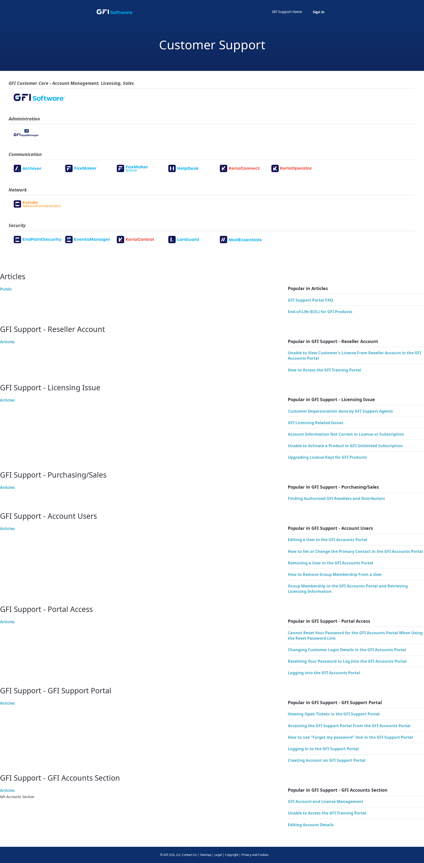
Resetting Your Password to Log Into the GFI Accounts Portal (347, 661)
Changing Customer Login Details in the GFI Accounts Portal (347, 649)
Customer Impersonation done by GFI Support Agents (340, 411)
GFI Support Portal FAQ (310, 300)
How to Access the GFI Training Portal (324, 370)
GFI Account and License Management (325, 801)
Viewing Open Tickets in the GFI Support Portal (334, 714)
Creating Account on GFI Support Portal (326, 760)
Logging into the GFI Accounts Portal (324, 672)
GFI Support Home (287, 11)
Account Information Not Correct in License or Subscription (346, 434)
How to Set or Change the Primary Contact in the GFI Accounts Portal (355, 551)
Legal (218, 855)
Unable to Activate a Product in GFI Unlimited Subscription (345, 445)
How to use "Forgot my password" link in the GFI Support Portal (350, 737)
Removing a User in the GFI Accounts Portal (330, 563)
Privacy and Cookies (255, 855)
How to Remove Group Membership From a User (335, 574)
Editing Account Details (311, 824)
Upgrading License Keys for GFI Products (327, 457)
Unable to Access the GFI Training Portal (327, 813)
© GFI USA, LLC (170, 855)
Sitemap (205, 855)
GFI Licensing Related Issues (315, 422)
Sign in (318, 12)
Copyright (231, 855)
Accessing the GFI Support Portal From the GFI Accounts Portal (349, 725)
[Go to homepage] (115, 11)
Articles (7, 341)
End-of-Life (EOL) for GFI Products (320, 311)
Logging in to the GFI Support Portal (323, 748)
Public (6, 289)
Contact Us (189, 855)
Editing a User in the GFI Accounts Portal (327, 539)
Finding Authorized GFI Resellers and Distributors (336, 498)
